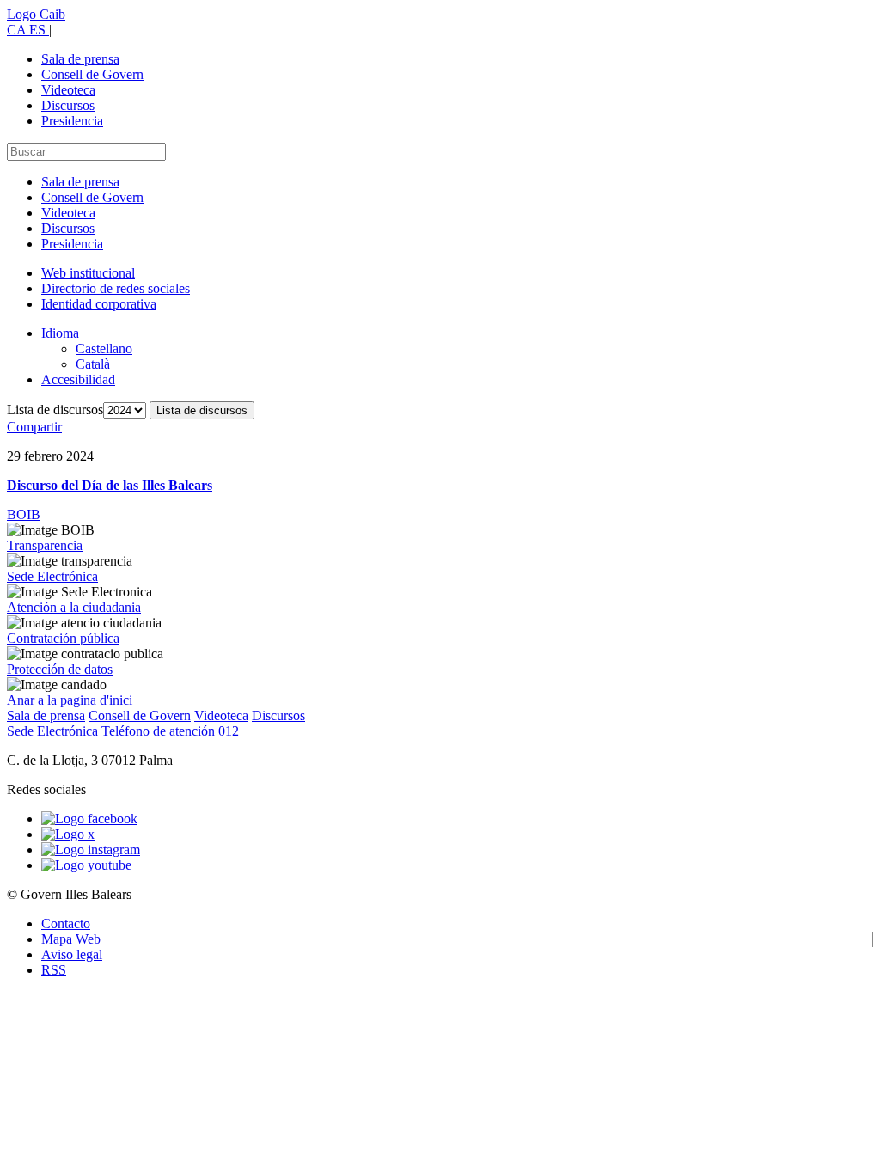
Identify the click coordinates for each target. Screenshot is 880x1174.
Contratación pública (63, 638)
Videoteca (68, 90)
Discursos (68, 105)
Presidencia (72, 120)
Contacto (65, 923)
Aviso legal (71, 954)
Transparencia (44, 545)
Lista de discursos (55, 409)
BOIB (23, 514)
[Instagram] (90, 849)
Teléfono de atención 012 (170, 731)
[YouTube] (86, 865)
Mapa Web (71, 939)
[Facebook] (89, 818)
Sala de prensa (80, 59)
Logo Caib (36, 14)
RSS (53, 970)
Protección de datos (60, 669)
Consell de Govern (92, 74)
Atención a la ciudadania (74, 607)
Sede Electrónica (52, 576)
